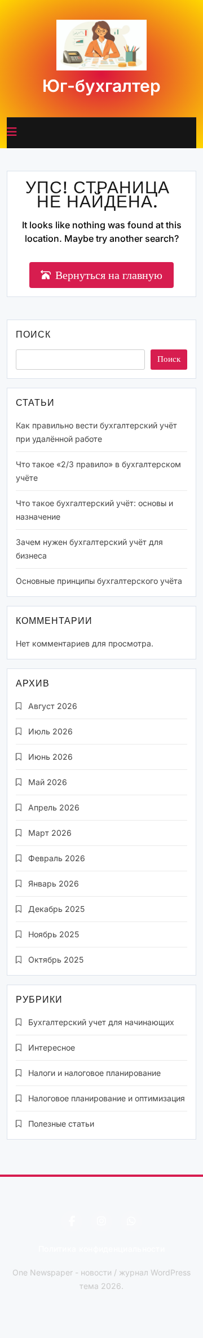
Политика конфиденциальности (101, 1248)
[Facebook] (71, 1221)
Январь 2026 (53, 883)
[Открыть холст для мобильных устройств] (12, 132)
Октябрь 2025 (55, 959)
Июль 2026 (50, 731)
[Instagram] (101, 1221)
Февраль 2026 (56, 858)
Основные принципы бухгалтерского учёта (99, 581)
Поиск (33, 335)
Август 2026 (52, 706)
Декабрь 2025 (56, 909)
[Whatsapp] (131, 1221)
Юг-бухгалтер (101, 86)
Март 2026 (50, 833)
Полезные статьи (61, 1123)
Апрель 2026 (54, 807)
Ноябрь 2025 (53, 934)
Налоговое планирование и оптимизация (106, 1098)
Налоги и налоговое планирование (94, 1073)
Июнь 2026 (50, 756)
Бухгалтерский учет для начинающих (101, 1022)
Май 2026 (47, 782)
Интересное (51, 1047)
